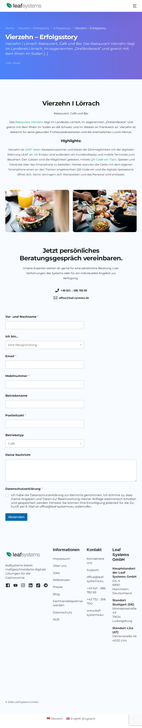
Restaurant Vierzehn (29, 122)
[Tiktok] (38, 585)
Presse (58, 587)
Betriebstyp (14, 435)
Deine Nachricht (18, 455)
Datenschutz (62, 612)
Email (10, 356)
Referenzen (61, 580)
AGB (56, 619)
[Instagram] (23, 585)
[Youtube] (15, 585)
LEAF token (33, 149)
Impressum (61, 558)
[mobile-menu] (132, 6)
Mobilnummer (17, 376)
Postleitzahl (15, 415)
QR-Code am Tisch (103, 159)
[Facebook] (8, 585)
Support (93, 570)
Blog (56, 594)
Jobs (56, 573)
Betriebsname (16, 395)
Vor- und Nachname (21, 316)
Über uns (60, 565)
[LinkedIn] (30, 585)
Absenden (16, 517)
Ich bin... (11, 336)
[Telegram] (46, 585)
